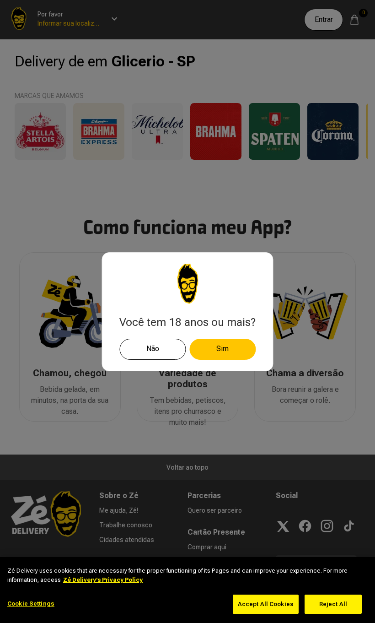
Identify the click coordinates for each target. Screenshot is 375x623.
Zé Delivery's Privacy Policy (103, 579)
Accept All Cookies (266, 604)
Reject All (333, 604)
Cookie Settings (30, 603)
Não (152, 348)
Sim (222, 348)
